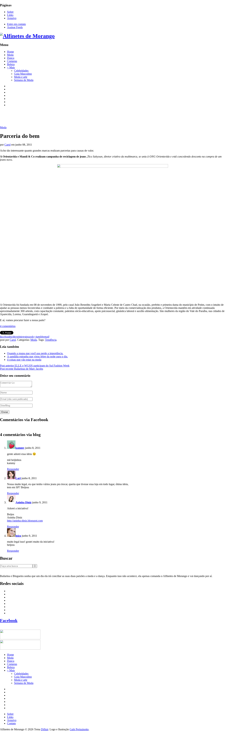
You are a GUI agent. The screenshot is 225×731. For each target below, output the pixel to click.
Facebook (8, 620)
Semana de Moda (23, 80)
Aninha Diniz (23, 502)
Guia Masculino (23, 73)
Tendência (50, 339)
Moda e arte (20, 76)
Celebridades (21, 70)
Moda (10, 54)
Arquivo (11, 18)
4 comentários (7, 326)
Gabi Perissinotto (79, 729)
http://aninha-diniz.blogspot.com (25, 520)
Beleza (11, 64)
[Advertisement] (64, 117)
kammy (19, 447)
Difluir (44, 729)
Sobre (10, 11)
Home (10, 51)
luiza (18, 535)
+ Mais (11, 67)
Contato (11, 723)
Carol (7, 144)
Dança (10, 57)
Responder (13, 469)
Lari (18, 478)
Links (10, 15)
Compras (12, 61)
